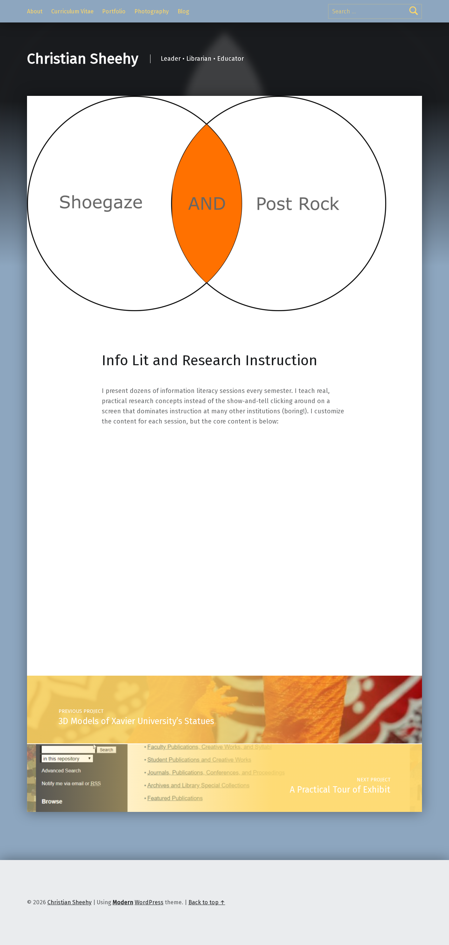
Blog (183, 11)
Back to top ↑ (206, 902)
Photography (151, 11)
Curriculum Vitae (72, 11)
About (34, 11)
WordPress (149, 902)
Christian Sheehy (82, 58)
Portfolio (114, 11)
